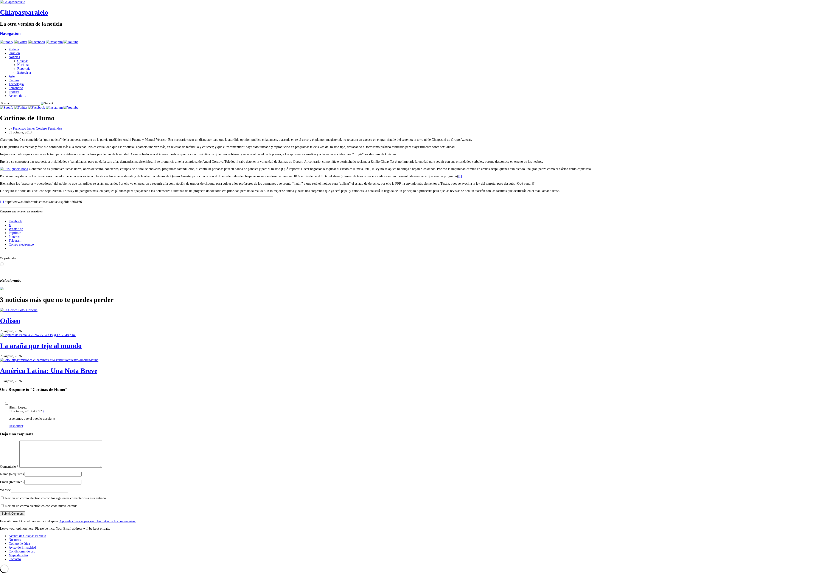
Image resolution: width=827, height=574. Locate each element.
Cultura (14, 80)
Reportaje (23, 68)
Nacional (23, 65)
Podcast (14, 92)
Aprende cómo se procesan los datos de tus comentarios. (97, 521)
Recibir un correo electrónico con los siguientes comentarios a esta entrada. (56, 498)
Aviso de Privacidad (22, 547)
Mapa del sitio (18, 555)
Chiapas (22, 61)
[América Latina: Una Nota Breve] (49, 360)
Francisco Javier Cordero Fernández (37, 128)
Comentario (9, 466)
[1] (460, 176)
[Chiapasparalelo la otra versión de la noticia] (413, 2)
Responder (16, 426)
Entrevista (24, 72)
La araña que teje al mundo (41, 346)
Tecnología (16, 84)
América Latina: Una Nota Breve (48, 370)
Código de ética (19, 543)
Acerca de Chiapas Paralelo (27, 536)
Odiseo (10, 321)
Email (11, 482)
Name (12, 474)
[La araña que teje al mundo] (38, 335)
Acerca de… (17, 95)
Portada (14, 49)
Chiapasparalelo (24, 12)
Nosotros (15, 540)
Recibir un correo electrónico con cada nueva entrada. (41, 506)
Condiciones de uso (22, 551)
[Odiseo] (18, 310)
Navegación (10, 33)
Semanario (16, 88)
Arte (12, 76)
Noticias (14, 57)
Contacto (15, 559)
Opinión (14, 53)
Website (5, 490)
